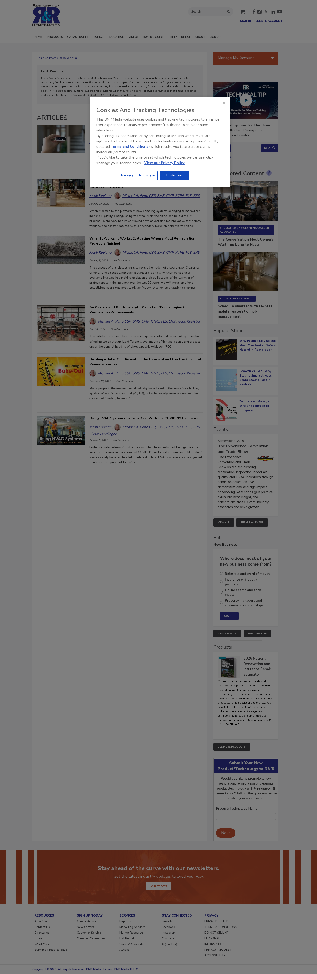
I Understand (174, 175)
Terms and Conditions (129, 146)
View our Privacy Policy (164, 162)
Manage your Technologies (138, 175)
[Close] (224, 102)
